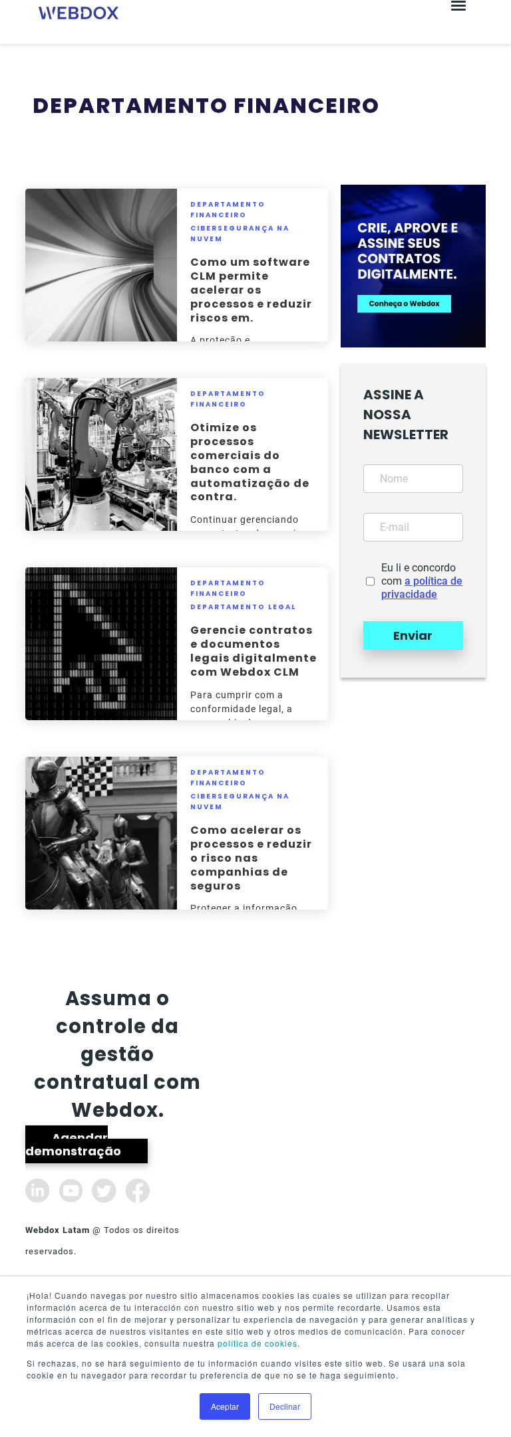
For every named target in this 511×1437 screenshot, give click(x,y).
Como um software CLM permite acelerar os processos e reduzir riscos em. (251, 289)
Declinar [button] (284, 1406)
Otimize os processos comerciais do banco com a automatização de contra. (249, 462)
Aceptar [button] (225, 1406)
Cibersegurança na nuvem (239, 233)
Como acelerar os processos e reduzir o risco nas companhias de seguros (251, 857)
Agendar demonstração (73, 1144)
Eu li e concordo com (421, 581)
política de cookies (257, 1343)
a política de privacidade (421, 588)
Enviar (412, 635)
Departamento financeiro (227, 209)
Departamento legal (243, 607)
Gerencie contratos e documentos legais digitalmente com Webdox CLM (253, 651)
